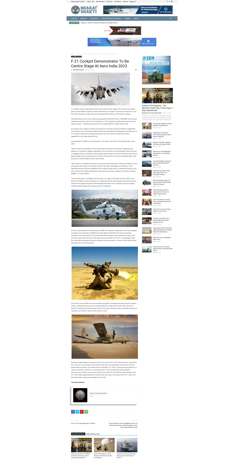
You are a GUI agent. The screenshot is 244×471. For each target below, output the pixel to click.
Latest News (78, 56)
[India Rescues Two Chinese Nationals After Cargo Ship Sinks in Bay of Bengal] (147, 249)
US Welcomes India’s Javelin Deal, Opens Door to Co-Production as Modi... (161, 172)
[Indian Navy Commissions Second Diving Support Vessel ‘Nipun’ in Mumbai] (127, 445)
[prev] (167, 23)
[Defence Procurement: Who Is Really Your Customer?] (147, 211)
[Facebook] (167, 1)
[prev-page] (72, 461)
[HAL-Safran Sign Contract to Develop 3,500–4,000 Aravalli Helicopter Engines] (147, 182)
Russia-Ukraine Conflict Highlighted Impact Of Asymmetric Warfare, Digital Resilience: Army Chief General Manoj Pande (123, 425)
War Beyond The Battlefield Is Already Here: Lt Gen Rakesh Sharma (101, 23)
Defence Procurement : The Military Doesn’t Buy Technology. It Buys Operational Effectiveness (80, 455)
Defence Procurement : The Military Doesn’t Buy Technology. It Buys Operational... (157, 108)
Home (72, 54)
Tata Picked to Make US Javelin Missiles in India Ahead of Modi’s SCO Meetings (103, 455)
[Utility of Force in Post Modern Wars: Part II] (147, 240)
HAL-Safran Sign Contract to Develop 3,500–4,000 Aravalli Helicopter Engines (162, 182)
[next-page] (75, 461)
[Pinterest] (82, 412)
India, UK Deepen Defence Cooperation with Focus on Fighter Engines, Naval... (161, 192)
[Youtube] (172, 1)
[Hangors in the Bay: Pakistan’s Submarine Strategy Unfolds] (147, 144)
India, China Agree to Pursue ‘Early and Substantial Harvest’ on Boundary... (162, 201)
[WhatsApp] (86, 412)
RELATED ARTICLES (78, 434)
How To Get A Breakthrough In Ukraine (83, 423)
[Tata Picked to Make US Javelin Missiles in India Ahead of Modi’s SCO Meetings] (104, 445)
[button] (170, 18)
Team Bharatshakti (78, 69)
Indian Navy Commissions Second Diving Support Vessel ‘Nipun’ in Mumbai (126, 455)
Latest (77, 54)
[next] (170, 23)
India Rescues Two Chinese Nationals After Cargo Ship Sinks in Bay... (163, 248)
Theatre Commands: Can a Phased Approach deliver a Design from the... (161, 220)
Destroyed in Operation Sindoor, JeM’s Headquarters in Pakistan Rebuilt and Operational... (162, 230)
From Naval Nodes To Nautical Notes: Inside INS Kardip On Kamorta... (162, 163)
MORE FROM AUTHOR (93, 434)
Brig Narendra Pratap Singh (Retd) (151, 113)
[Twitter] (169, 1)
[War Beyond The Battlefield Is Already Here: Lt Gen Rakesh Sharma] (147, 154)
